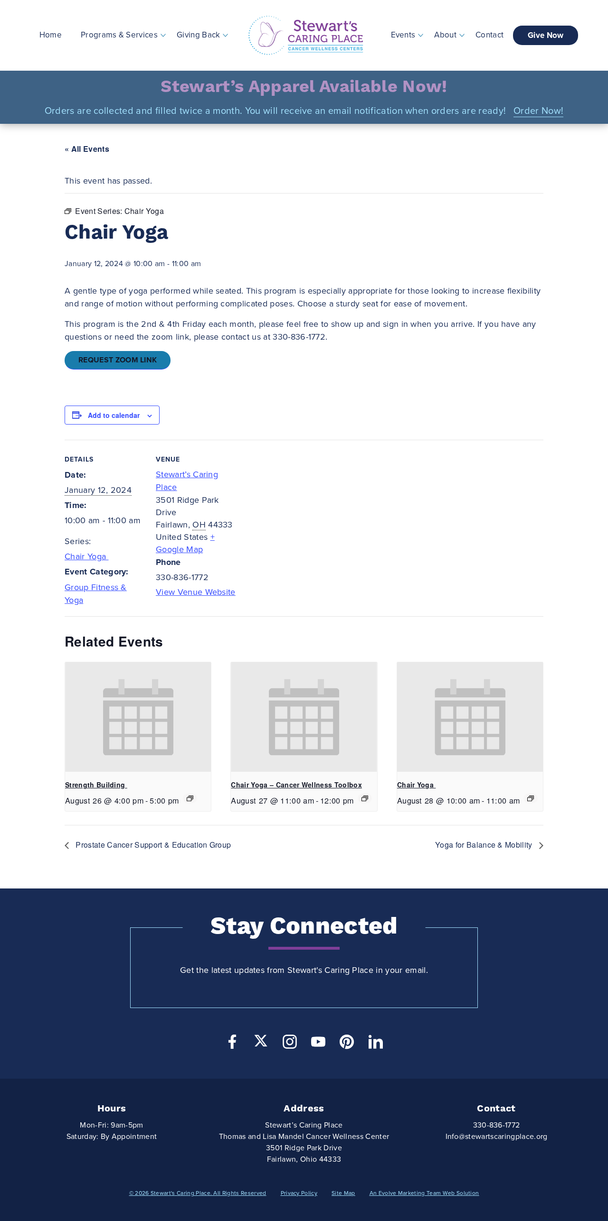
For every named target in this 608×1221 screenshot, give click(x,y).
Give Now (546, 35)
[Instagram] (290, 1044)
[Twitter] (261, 1041)
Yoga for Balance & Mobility (484, 844)
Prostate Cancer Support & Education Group (153, 844)
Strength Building (96, 784)
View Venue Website (196, 592)
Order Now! (538, 111)
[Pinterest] (347, 1044)
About (445, 35)
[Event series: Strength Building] (190, 798)
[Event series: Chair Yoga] (364, 798)
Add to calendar (114, 415)
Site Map (343, 1193)
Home (50, 35)
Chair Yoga (87, 556)
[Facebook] (232, 1044)
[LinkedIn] (376, 1044)
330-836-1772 (496, 1125)
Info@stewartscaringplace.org (497, 1136)
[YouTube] (318, 1044)
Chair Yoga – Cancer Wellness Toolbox (296, 784)
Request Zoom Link (117, 360)
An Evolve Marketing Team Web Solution (424, 1193)
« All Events (87, 148)
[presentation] (138, 716)
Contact (489, 35)
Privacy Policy (299, 1193)
